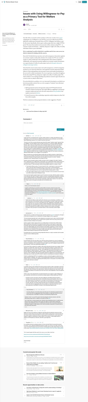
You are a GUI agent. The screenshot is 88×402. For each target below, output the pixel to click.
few (56, 149)
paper (61, 37)
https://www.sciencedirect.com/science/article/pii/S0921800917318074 (38, 336)
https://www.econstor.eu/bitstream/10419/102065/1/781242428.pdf (37, 334)
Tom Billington (32, 365)
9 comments (4, 45)
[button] (24, 136)
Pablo (28, 183)
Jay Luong (35, 396)
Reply (25, 181)
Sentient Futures (30, 396)
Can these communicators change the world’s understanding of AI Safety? (44, 387)
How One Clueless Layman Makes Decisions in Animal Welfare (41, 373)
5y (30, 135)
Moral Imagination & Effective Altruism (35, 354)
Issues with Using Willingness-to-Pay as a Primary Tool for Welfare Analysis (9, 34)
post (53, 214)
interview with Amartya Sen (44, 191)
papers (25, 151)
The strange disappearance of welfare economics (46, 192)
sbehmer (28, 135)
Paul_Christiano (29, 238)
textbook (59, 148)
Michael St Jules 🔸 (30, 310)
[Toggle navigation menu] (2, 2)
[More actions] (64, 29)
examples (59, 149)
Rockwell (28, 365)
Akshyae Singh (29, 388)
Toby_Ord (28, 356)
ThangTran (28, 322)
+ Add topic (54, 33)
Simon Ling (29, 392)
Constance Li (39, 396)
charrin (27, 24)
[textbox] (43, 125)
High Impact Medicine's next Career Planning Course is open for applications (45, 391)
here (53, 149)
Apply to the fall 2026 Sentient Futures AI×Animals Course (40, 395)
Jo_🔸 (28, 374)
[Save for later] (59, 29)
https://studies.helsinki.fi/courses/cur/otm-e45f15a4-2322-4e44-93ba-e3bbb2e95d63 (46, 328)
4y (32, 322)
